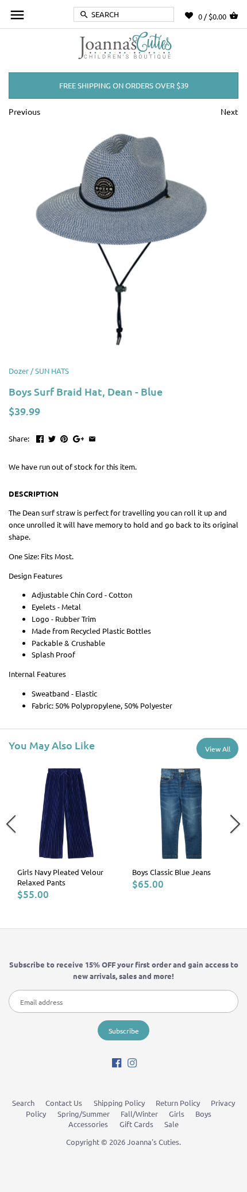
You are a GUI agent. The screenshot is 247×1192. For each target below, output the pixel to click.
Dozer (19, 371)
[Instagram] (132, 1061)
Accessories (88, 1124)
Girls (176, 1114)
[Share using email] (92, 437)
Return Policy (178, 1103)
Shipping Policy (119, 1103)
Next (229, 111)
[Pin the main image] (64, 437)
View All (217, 748)
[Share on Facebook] (40, 437)
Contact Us (63, 1103)
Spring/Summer (83, 1114)
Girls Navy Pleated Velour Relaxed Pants (60, 877)
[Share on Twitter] (52, 437)
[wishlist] (191, 15)
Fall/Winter (139, 1114)
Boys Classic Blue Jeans (171, 872)
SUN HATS (52, 371)
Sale (171, 1124)
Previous (24, 111)
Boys (203, 1114)
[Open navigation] (17, 15)
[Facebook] (116, 1061)
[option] (66, 833)
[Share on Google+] (78, 437)
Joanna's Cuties (153, 1142)
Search (23, 1103)
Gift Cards (136, 1124)
